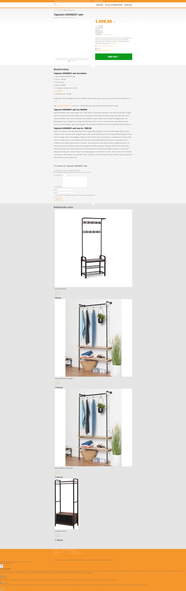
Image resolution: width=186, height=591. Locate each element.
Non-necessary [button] (3, 581)
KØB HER (112, 56)
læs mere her (115, 43)
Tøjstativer (59, 10)
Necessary (4, 576)
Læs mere (35, 561)
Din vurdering (57, 175)
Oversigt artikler (66, 549)
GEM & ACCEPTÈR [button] (4, 586)
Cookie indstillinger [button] (44, 561)
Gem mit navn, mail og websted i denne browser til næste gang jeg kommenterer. (75, 195)
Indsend (58, 199)
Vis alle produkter (113, 5)
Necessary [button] (2, 574)
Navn (55, 189)
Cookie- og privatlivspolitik (60, 556)
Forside (99, 5)
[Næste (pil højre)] (2, 590)
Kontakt (128, 5)
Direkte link (59, 91)
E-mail (56, 192)
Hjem (55, 10)
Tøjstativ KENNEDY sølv (64, 106)
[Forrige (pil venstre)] (0, 590)
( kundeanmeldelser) (108, 34)
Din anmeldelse (58, 187)
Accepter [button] (52, 561)
